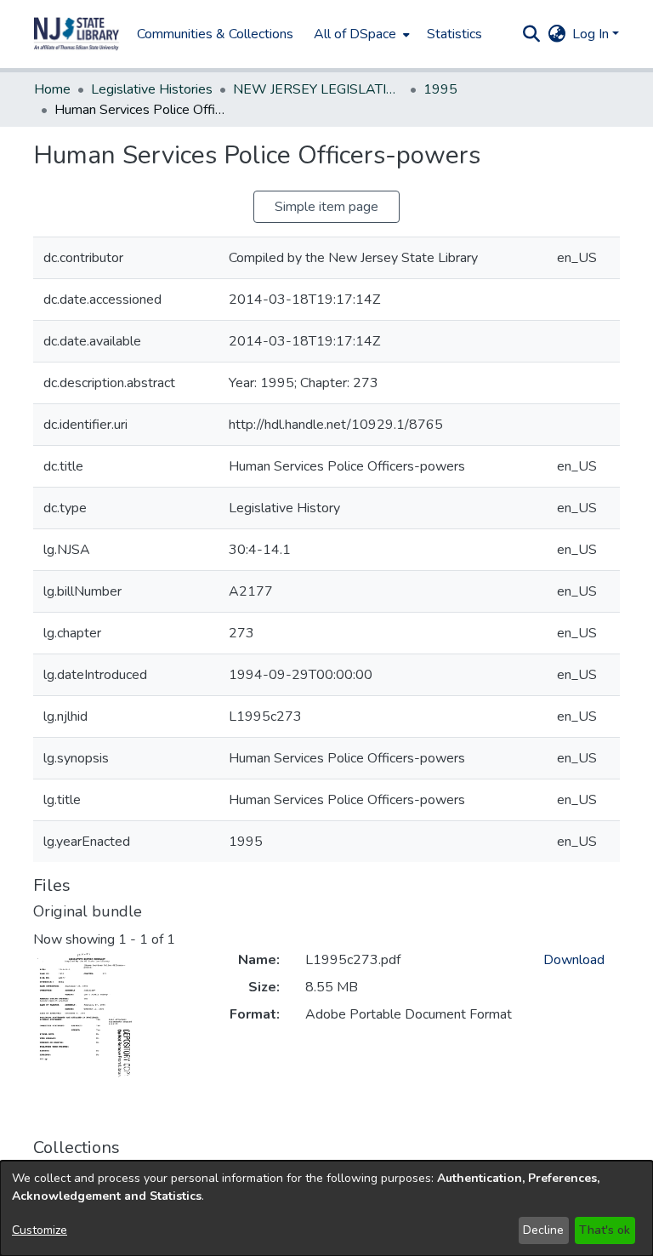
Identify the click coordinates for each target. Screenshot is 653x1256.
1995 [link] (440, 89)
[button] (76, 34)
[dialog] (326, 1208)
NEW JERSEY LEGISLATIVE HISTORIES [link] (318, 89)
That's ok (604, 1230)
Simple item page (326, 206)
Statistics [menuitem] (454, 34)
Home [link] (52, 89)
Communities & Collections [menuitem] (215, 34)
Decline (543, 1230)
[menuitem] (360, 34)
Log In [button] (592, 34)
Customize (39, 1230)
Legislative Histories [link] (152, 89)
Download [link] (574, 960)
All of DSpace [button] (355, 34)
